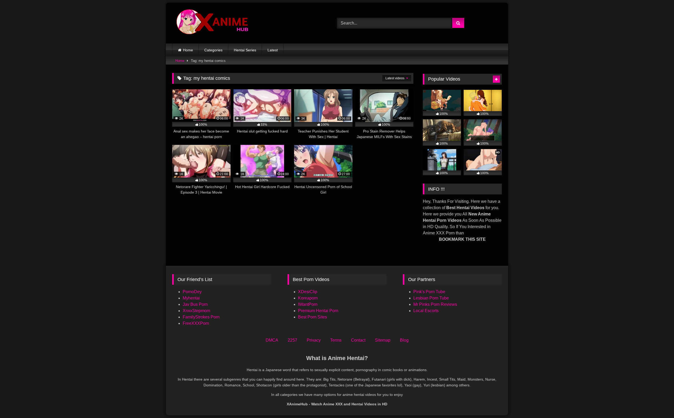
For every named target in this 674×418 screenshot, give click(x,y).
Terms (335, 340)
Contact (358, 340)
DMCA (272, 340)
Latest (272, 50)
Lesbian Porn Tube (431, 298)
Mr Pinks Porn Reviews (435, 304)
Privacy (314, 340)
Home (188, 50)
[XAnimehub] (213, 23)
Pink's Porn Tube (429, 291)
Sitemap (382, 340)
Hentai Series (245, 50)
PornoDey (192, 291)
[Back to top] (657, 402)
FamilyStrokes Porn (201, 317)
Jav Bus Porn (195, 304)
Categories (213, 50)
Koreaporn (308, 298)
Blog (404, 340)
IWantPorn (308, 304)
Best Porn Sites (312, 317)
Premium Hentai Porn (318, 310)
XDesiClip (307, 291)
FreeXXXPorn (196, 323)
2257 (292, 340)
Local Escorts (426, 310)
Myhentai (191, 298)
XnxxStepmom (196, 310)
